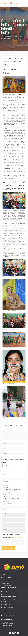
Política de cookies (7, 625)
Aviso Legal (5, 622)
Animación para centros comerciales (11, 614)
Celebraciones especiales (9, 579)
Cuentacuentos (6, 604)
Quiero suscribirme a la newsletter (11, 534)
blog (2, 36)
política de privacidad (17, 537)
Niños (4, 501)
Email (4, 518)
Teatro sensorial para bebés (9, 599)
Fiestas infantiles (7, 577)
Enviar (5, 465)
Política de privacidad (8, 623)
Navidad (4, 594)
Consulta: (5, 529)
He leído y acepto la (12, 537)
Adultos (5, 485)
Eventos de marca (7, 585)
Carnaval (5, 593)
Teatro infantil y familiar (8, 607)
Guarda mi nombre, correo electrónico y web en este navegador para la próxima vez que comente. (13, 461)
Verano (4, 590)
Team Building (6, 583)
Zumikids (5, 601)
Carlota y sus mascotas (8, 602)
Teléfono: (5, 524)
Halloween (5, 591)
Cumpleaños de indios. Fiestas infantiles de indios (13, 61)
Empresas (5, 492)
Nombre (5, 513)
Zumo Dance (6, 605)
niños (9, 255)
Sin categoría (6, 503)
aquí (11, 250)
